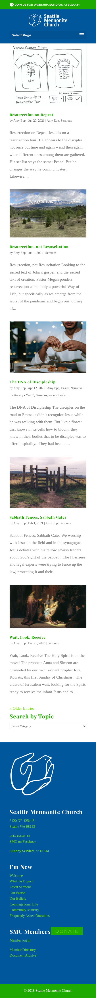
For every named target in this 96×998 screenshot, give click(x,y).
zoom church (57, 395)
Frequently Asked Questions (30, 916)
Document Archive (23, 955)
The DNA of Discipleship (33, 381)
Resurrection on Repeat (31, 114)
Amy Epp (19, 120)
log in (26, 940)
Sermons (66, 120)
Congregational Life (24, 904)
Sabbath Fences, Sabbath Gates (38, 517)
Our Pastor (17, 893)
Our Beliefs (18, 898)
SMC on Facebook (23, 841)
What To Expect (21, 881)
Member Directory (23, 950)
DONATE (67, 931)
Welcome (16, 875)
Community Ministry (24, 910)
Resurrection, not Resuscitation (39, 246)
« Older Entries (22, 708)
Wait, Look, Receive (28, 637)
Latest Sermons (20, 887)
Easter (65, 388)
